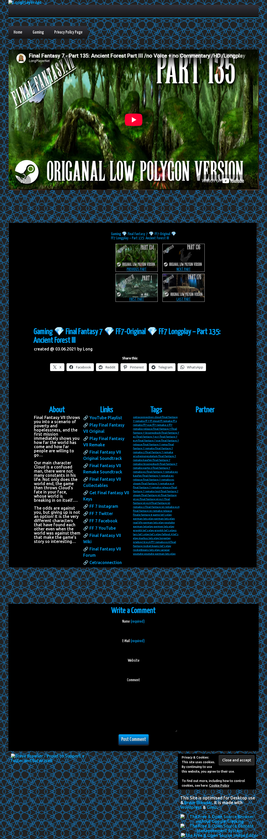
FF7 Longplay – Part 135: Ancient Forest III (140, 238)
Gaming (38, 32)
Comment (133, 680)
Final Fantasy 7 (138, 234)
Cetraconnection (105, 562)
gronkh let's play (143, 530)
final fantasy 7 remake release (152, 487)
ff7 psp (147, 424)
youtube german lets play (159, 553)
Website (133, 660)
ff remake (166, 420)
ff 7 (147, 420)
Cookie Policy (219, 785)
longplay (165, 538)
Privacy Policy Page (68, 32)
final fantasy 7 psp (149, 440)
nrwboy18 (139, 542)
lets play (154, 538)
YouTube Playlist (105, 417)
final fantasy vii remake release (152, 510)
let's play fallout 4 (161, 534)
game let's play (162, 514)
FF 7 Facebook (103, 520)
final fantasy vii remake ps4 (162, 506)
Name (133, 621)
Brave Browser (198, 802)
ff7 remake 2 (160, 424)
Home (18, 32)
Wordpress (191, 807)
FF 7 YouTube (102, 528)
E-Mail (133, 641)
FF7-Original (162, 234)
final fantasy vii (150, 495)
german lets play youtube (159, 522)
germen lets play (164, 526)
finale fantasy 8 (142, 514)
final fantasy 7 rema (155, 444)
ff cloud (155, 420)
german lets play (143, 518)
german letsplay (143, 526)
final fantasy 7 (162, 428)
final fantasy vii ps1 (152, 499)
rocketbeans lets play (146, 549)
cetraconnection (143, 417)
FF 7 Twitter (101, 513)
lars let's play (141, 534)
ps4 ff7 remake (155, 542)
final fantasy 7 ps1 (147, 436)
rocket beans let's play (157, 545)
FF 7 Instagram (103, 506)
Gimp (212, 807)
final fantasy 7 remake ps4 (157, 483)
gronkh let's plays (165, 530)
